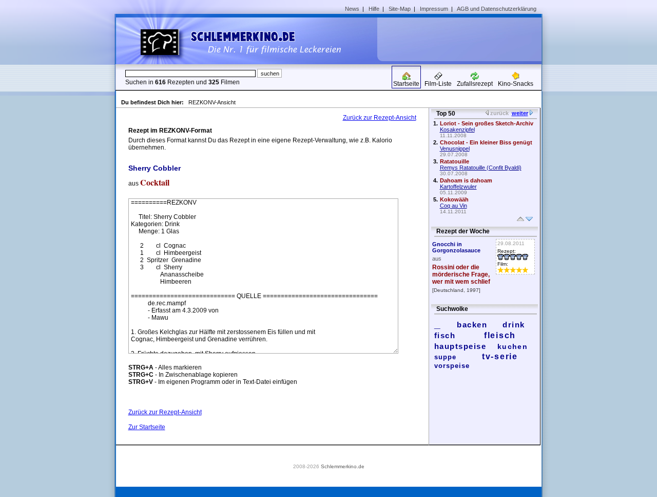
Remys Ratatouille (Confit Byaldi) (480, 167)
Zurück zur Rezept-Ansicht (379, 117)
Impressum (434, 9)
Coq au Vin (453, 206)
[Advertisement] (463, 39)
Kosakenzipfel (457, 129)
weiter (520, 113)
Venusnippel (455, 148)
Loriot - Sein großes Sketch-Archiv (486, 123)
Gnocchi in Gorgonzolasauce (456, 247)
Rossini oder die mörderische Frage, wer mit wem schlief (461, 274)
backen (472, 324)
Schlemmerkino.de (342, 466)
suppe (445, 357)
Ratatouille (454, 161)
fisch (445, 335)
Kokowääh (454, 199)
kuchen (512, 346)
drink (514, 324)
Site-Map (400, 9)
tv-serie (500, 356)
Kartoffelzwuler (458, 186)
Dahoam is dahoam (466, 180)
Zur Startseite (146, 427)
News (352, 9)
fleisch (500, 335)
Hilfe (374, 9)
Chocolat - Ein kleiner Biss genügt (486, 142)
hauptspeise (460, 346)
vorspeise (452, 366)
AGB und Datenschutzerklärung (496, 9)
